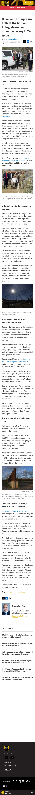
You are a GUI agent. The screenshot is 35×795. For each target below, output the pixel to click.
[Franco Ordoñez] (6, 609)
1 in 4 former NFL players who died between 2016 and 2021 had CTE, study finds (17, 670)
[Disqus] (17, 716)
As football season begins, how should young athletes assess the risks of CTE (17, 662)
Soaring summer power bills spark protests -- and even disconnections (17, 644)
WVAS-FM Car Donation (11, 766)
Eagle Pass (6, 116)
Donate (29, 3)
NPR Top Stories (22, 592)
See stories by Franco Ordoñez (19, 617)
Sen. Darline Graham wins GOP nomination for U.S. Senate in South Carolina (17, 679)
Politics (10, 592)
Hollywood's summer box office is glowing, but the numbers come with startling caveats (17, 653)
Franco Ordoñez (13, 39)
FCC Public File (8, 770)
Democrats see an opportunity (16, 511)
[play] (3, 793)
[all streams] (32, 792)
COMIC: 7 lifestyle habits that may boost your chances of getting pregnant (17, 636)
